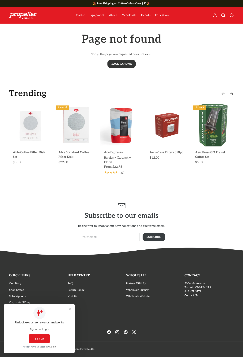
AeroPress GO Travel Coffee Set (210, 155)
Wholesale (129, 15)
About (113, 15)
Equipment (97, 15)
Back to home (121, 63)
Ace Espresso (113, 152)
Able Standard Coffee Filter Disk (73, 155)
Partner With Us (136, 283)
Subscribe (154, 237)
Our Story (15, 283)
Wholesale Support (137, 290)
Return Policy (76, 290)
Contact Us (191, 295)
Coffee (80, 15)
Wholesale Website (138, 296)
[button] (231, 15)
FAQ (70, 283)
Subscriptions (17, 296)
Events (146, 15)
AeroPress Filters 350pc (166, 152)
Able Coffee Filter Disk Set (29, 155)
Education (162, 15)
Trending (28, 93)
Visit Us (72, 296)
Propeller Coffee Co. (84, 349)
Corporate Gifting (19, 302)
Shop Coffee (16, 290)
